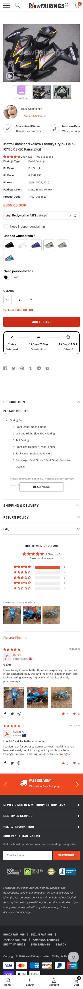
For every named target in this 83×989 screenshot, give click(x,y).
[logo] (46, 5)
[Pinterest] (22, 368)
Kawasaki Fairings (46, 940)
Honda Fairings (14, 935)
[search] (17, 5)
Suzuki (37, 168)
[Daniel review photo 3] (61, 697)
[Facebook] (5, 368)
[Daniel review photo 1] (14, 697)
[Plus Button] (31, 299)
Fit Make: (9, 168)
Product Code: (12, 196)
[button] (12, 156)
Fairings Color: (12, 189)
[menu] (6, 5)
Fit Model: (9, 175)
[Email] (47, 368)
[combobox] (41, 216)
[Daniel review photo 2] (37, 697)
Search (61, 945)
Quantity (8, 290)
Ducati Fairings (14, 945)
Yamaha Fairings (15, 940)
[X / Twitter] (14, 368)
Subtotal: (9, 310)
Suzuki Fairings (42, 935)
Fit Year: (8, 182)
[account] (66, 5)
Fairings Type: (12, 161)
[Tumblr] (31, 368)
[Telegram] (39, 368)
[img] (11, 649)
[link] (10, 76)
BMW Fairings (41, 945)
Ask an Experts (33, 115)
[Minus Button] (8, 299)
